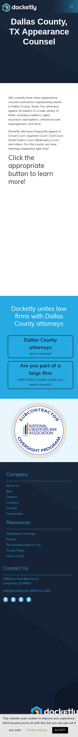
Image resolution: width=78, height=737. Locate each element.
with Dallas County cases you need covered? (40, 375)
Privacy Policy (15, 550)
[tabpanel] (39, 430)
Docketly (19, 7)
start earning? (40, 347)
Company (12, 502)
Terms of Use (15, 556)
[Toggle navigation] (71, 6)
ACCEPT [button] (60, 730)
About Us (12, 486)
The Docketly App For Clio (23, 545)
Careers (11, 497)
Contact (11, 508)
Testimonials (14, 514)
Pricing (10, 539)
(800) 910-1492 (40, 591)
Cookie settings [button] (36, 730)
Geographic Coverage (20, 534)
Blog (9, 491)
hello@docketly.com (16, 591)
